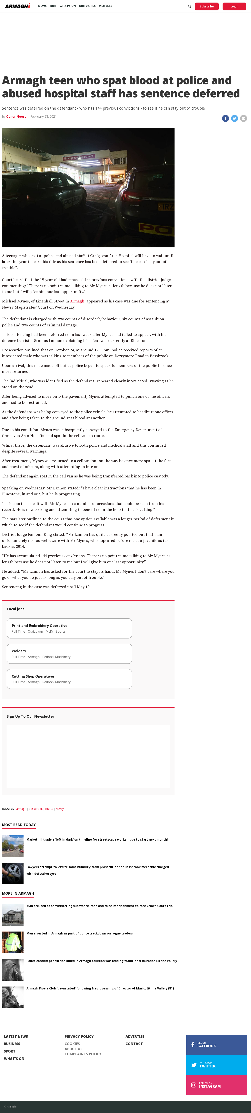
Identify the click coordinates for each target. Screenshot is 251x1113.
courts (49, 809)
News (42, 6)
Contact (134, 1044)
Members (105, 6)
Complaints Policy (83, 1054)
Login (234, 6)
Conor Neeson (17, 116)
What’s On (68, 6)
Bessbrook (36, 809)
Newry (59, 809)
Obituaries (87, 6)
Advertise (135, 1036)
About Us (73, 1049)
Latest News (16, 1036)
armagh (21, 809)
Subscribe (207, 6)
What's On (14, 1059)
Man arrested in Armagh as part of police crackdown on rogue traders (79, 933)
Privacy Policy (79, 1036)
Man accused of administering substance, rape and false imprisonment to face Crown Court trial (100, 906)
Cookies (72, 1044)
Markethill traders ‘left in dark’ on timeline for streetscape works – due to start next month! (97, 839)
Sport (9, 1051)
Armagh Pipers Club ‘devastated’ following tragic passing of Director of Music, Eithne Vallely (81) (100, 988)
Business (12, 1044)
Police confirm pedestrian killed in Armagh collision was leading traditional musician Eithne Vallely (101, 961)
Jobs (53, 6)
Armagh (77, 301)
